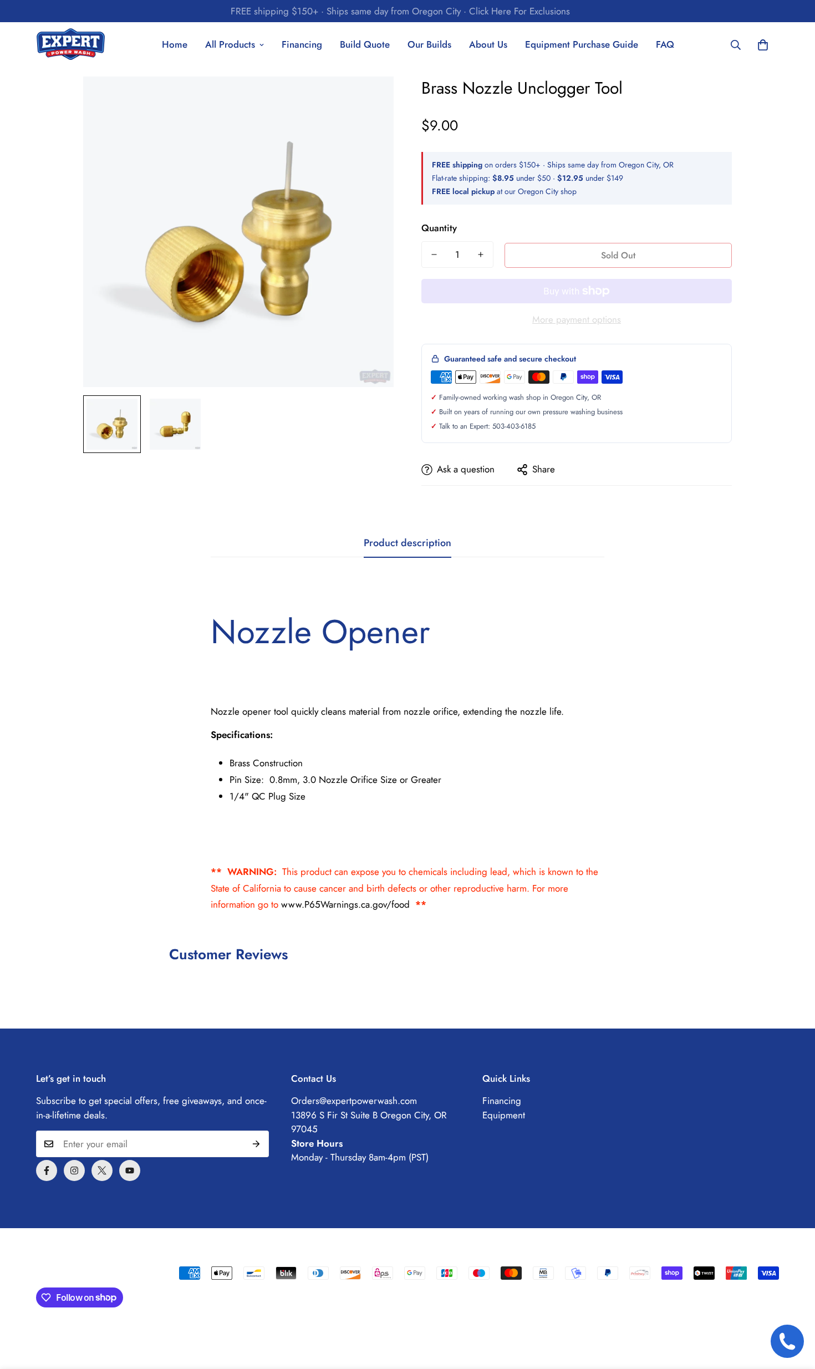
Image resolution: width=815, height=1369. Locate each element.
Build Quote (365, 44)
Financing (302, 44)
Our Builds (429, 44)
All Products (230, 44)
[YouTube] (129, 1170)
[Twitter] (102, 1170)
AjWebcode (60, 1274)
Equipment (503, 1115)
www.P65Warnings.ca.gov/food (345, 904)
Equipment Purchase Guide (581, 44)
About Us (488, 44)
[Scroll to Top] (793, 1308)
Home (174, 44)
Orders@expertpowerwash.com (354, 1100)
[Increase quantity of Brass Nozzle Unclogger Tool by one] (480, 254)
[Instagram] (74, 1170)
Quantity (439, 228)
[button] (763, 45)
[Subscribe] (256, 1144)
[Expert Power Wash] (70, 45)
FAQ (665, 44)
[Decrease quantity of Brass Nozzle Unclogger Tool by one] (434, 254)
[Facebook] (46, 1170)
